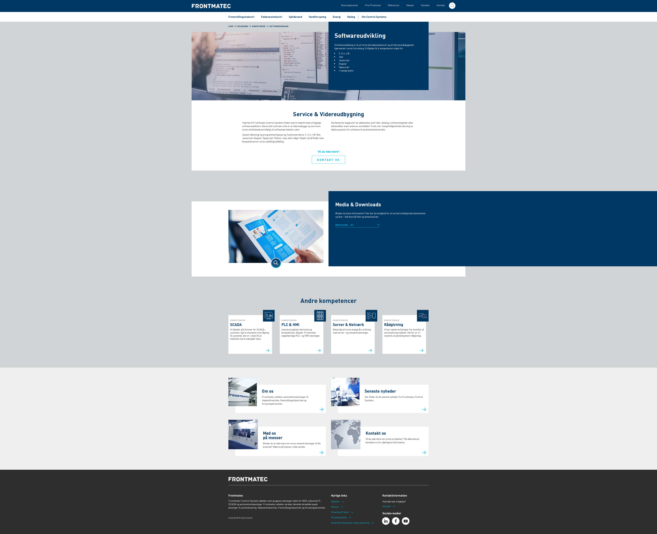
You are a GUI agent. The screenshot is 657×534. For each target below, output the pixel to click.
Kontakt (441, 5)
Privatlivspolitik (339, 517)
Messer (410, 5)
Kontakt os (328, 160)
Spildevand (295, 16)
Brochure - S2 (344, 224)
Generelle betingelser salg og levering (350, 522)
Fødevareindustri (271, 16)
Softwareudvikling (278, 26)
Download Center (340, 512)
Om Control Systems (374, 16)
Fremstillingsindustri (241, 16)
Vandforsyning (317, 16)
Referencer (394, 5)
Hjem (230, 26)
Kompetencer (258, 26)
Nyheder (425, 5)
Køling (351, 16)
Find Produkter (373, 5)
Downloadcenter (349, 5)
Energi (337, 16)
